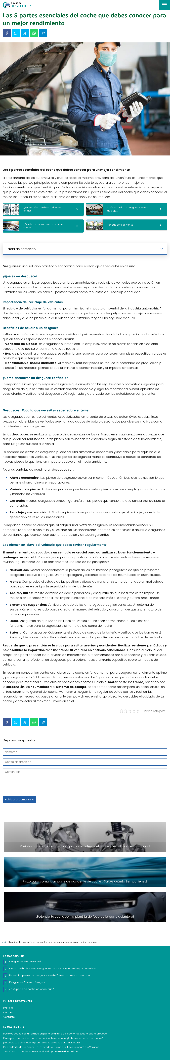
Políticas (8, 1008)
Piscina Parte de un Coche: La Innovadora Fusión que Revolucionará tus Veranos (51, 1047)
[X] (25, 33)
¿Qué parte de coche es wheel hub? (31, 989)
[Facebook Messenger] (16, 33)
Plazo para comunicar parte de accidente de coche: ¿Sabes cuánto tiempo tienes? (53, 1038)
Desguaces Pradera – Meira (26, 961)
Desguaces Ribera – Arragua (27, 982)
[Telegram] (43, 33)
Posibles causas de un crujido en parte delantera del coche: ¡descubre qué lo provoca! (55, 1033)
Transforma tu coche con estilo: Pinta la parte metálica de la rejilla (42, 1051)
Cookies (8, 1012)
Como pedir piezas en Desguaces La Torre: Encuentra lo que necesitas (52, 968)
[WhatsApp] (34, 33)
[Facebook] (7, 33)
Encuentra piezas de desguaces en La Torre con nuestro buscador (50, 975)
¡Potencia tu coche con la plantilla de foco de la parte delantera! (41, 1042)
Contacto (9, 1017)
